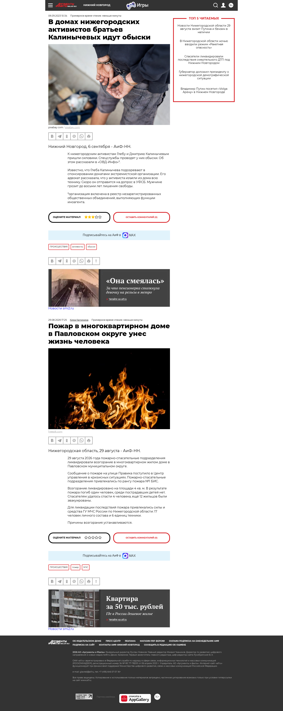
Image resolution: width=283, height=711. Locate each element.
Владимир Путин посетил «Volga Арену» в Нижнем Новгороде (204, 90)
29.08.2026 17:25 (57, 319)
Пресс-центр (113, 641)
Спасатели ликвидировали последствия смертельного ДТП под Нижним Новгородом (204, 60)
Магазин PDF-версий (152, 641)
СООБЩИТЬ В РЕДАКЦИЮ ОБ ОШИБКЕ (165, 645)
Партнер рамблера (106, 697)
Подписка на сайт (84, 645)
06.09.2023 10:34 (57, 15)
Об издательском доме (87, 641)
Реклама (130, 641)
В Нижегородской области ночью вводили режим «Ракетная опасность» (204, 44)
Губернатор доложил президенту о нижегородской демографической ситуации (204, 75)
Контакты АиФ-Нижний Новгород (119, 645)
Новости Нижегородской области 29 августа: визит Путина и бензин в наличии (204, 29)
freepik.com (55, 431)
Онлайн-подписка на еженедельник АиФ (194, 641)
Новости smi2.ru (61, 308)
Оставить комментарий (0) (141, 217)
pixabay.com (72, 127)
